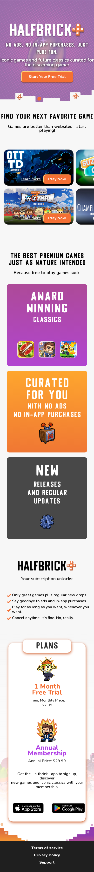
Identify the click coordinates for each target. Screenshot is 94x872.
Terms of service (47, 848)
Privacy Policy (47, 855)
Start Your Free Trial (47, 76)
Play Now (57, 179)
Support (47, 862)
